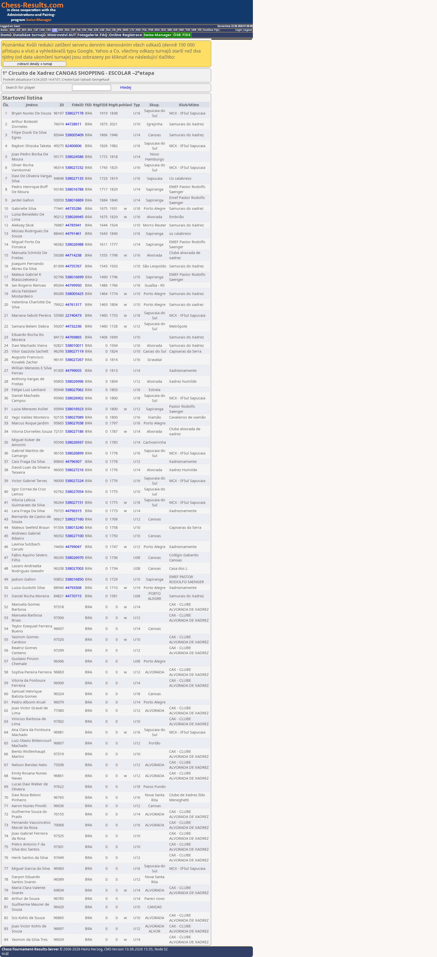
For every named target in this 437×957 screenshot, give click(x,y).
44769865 (73, 336)
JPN (119, 30)
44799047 (73, 546)
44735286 (73, 208)
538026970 (74, 557)
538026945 (74, 216)
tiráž (5, 953)
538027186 (74, 431)
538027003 (74, 568)
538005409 (74, 134)
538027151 (74, 502)
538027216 (74, 469)
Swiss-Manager (158, 34)
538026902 (74, 397)
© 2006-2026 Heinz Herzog (80, 949)
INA (108, 30)
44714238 (73, 255)
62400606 (73, 145)
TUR (187, 30)
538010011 (74, 345)
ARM (12, 30)
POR (150, 30)
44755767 (73, 265)
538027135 (74, 178)
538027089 (74, 417)
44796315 (73, 510)
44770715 (73, 595)
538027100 (74, 535)
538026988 (74, 244)
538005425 (74, 293)
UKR (193, 30)
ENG (67, 30)
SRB (169, 30)
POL (144, 30)
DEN (60, 30)
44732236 (73, 326)
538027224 (74, 480)
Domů (6, 34)
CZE (55, 30)
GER (96, 30)
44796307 (73, 461)
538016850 (74, 579)
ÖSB (177, 34)
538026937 (74, 442)
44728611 (73, 123)
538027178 (74, 113)
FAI (79, 30)
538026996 (74, 381)
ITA (114, 30)
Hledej (125, 87)
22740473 (73, 315)
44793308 (73, 587)
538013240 (74, 527)
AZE (18, 30)
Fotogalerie (87, 34)
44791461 (73, 233)
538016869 (74, 199)
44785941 (73, 224)
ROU (157, 30)
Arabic (4, 30)
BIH (24, 30)
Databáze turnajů (29, 34)
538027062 (74, 389)
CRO (48, 30)
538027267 (74, 359)
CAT (36, 30)
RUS (163, 30)
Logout (248, 30)
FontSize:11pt (211, 30)
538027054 (74, 491)
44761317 (73, 304)
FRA (90, 30)
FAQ (103, 34)
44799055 (73, 370)
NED (138, 30)
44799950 (73, 285)
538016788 (74, 189)
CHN (42, 30)
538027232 (74, 167)
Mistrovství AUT (61, 34)
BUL (30, 30)
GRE (102, 30)
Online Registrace (125, 34)
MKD (125, 30)
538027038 (74, 422)
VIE (200, 30)
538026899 (74, 452)
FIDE (186, 34)
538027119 (74, 351)
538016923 (74, 408)
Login (238, 30)
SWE (181, 30)
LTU (132, 30)
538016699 (74, 276)
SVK (175, 30)
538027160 (74, 518)
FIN (84, 30)
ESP (73, 30)
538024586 (74, 156)
